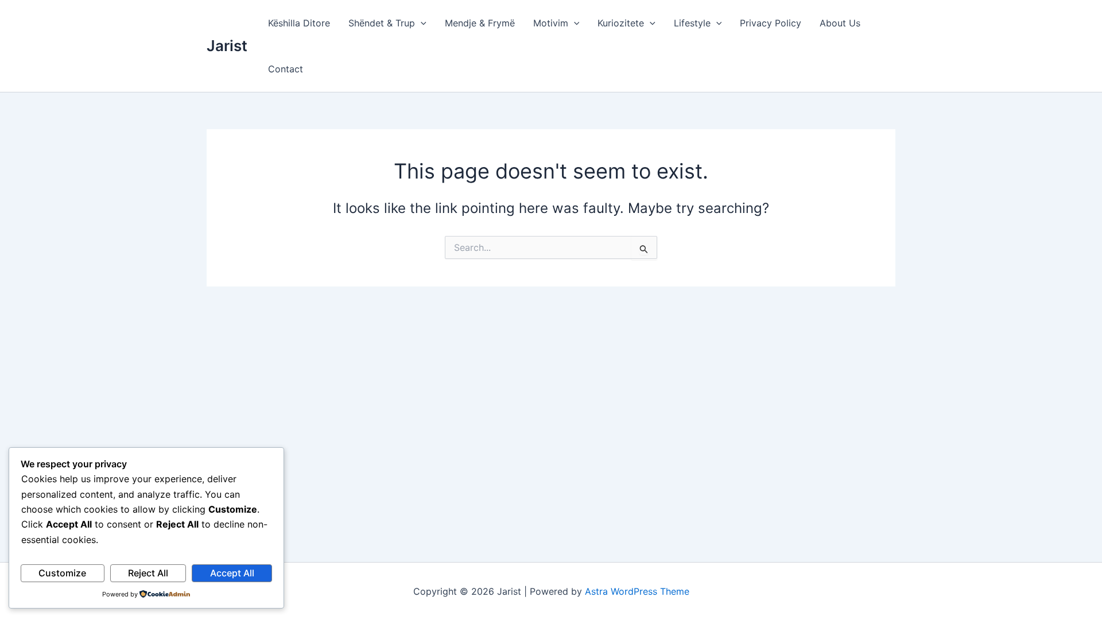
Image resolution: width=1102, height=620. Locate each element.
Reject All (148, 573)
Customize (62, 573)
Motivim (550, 23)
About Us (840, 23)
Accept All (232, 573)
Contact (285, 69)
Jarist (227, 46)
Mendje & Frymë (480, 23)
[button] (420, 23)
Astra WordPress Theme (637, 591)
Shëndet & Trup (381, 23)
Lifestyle (692, 23)
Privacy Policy (770, 23)
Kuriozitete (620, 23)
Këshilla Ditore (299, 23)
